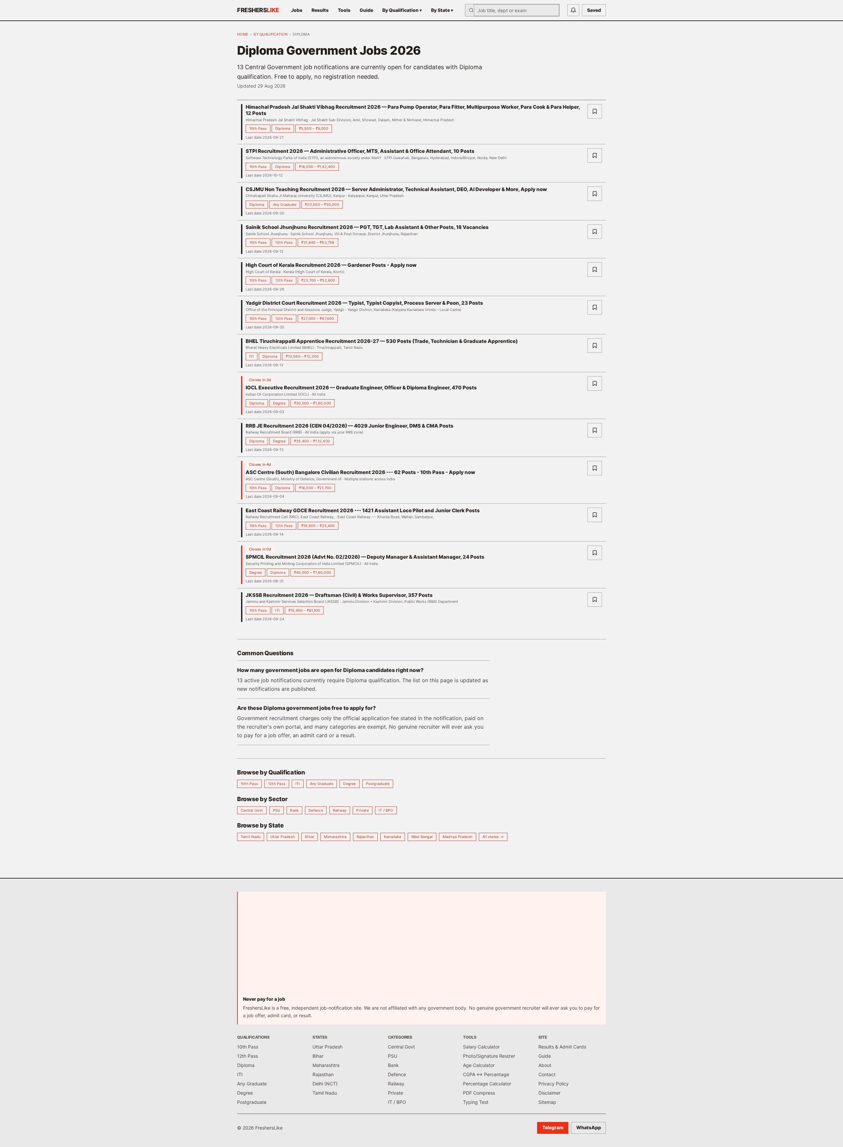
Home (242, 34)
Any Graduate (322, 783)
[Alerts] (573, 10)
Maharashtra (335, 836)
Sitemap (547, 1102)
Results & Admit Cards (562, 1046)
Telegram (552, 1127)
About (544, 1065)
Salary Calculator (481, 1046)
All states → (493, 836)
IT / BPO (386, 810)
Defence (316, 810)
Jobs (296, 10)
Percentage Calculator (487, 1083)
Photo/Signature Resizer (489, 1056)
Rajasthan (365, 836)
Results (320, 10)
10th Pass (249, 783)
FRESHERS (258, 10)
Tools (344, 10)
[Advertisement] (422, 946)
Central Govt (252, 810)
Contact (547, 1074)
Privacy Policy (553, 1083)
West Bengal (422, 836)
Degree (349, 783)
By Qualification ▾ (402, 10)
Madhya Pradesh (458, 836)
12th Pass (277, 783)
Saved (594, 10)
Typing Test (475, 1102)
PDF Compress (479, 1093)
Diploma (246, 1065)
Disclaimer (549, 1093)
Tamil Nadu (250, 836)
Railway (340, 810)
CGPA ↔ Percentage (486, 1074)
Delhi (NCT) (325, 1083)
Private (362, 810)
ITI (297, 783)
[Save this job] (594, 111)
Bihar (309, 836)
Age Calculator (479, 1065)
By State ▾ (442, 10)
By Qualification (270, 34)
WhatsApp (588, 1127)
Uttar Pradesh (282, 836)
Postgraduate (378, 783)
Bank (294, 810)
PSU (277, 810)
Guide (366, 10)
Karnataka (392, 836)
